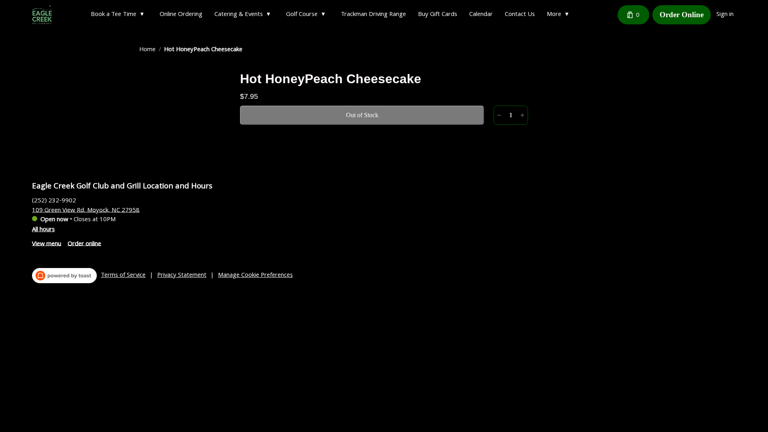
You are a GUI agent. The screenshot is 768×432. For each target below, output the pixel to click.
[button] (119, 15)
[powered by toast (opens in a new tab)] (64, 275)
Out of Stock (362, 115)
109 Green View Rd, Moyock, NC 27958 (86, 210)
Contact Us (520, 15)
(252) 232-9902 (54, 201)
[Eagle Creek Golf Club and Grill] (42, 15)
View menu (46, 244)
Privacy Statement (181, 276)
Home (147, 50)
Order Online (682, 14)
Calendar (481, 15)
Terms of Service (123, 276)
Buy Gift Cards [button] (437, 15)
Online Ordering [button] (181, 15)
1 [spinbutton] (510, 115)
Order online (84, 244)
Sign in (725, 15)
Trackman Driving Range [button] (373, 15)
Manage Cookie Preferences (255, 276)
